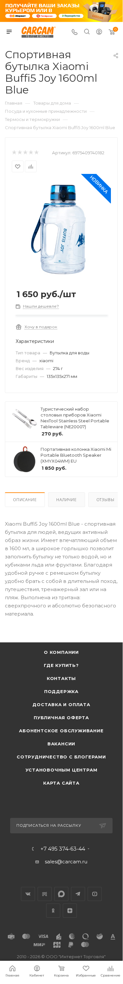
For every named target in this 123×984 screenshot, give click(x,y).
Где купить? (61, 665)
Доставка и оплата (61, 704)
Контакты (61, 678)
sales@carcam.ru (66, 861)
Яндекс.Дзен (70, 911)
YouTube (95, 894)
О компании (61, 652)
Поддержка (61, 691)
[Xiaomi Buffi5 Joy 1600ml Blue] (61, 229)
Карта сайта (61, 783)
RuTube (45, 894)
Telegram (78, 894)
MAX (61, 894)
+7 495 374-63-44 (63, 849)
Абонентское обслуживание (61, 730)
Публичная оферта (61, 717)
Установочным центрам (61, 769)
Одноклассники (53, 911)
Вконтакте (28, 894)
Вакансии (61, 743)
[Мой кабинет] (99, 32)
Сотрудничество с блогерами (61, 756)
